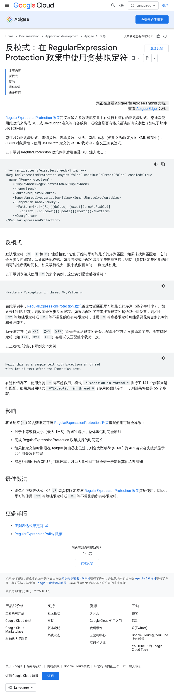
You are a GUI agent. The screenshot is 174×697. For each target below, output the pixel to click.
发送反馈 (156, 48)
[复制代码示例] (163, 164)
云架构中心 (98, 635)
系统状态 (54, 635)
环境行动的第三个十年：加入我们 (118, 666)
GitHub (94, 613)
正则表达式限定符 (29, 526)
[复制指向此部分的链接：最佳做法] (31, 479)
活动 (135, 620)
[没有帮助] (165, 36)
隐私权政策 (35, 666)
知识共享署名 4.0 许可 (75, 578)
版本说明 (54, 628)
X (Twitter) (139, 628)
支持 (103, 36)
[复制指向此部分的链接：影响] (20, 411)
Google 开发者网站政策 (51, 583)
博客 (135, 613)
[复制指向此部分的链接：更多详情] (31, 514)
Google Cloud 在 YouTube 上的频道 (150, 637)
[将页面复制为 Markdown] (147, 58)
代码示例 (96, 628)
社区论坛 (54, 613)
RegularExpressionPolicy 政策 (38, 534)
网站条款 (53, 666)
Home (9, 36)
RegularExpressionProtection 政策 (32, 118)
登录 (165, 5)
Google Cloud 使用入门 (106, 620)
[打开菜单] (7, 5)
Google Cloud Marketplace (14, 629)
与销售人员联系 (16, 639)
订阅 (50, 676)
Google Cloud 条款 (77, 666)
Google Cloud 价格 (18, 620)
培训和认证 (98, 642)
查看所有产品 (14, 613)
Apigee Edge (146, 108)
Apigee (21, 19)
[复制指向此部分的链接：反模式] (26, 243)
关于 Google (13, 666)
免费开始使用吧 (152, 19)
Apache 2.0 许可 (145, 578)
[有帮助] (158, 36)
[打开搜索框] (113, 5)
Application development (61, 36)
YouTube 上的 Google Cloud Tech (147, 647)
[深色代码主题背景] (156, 164)
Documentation (29, 36)
